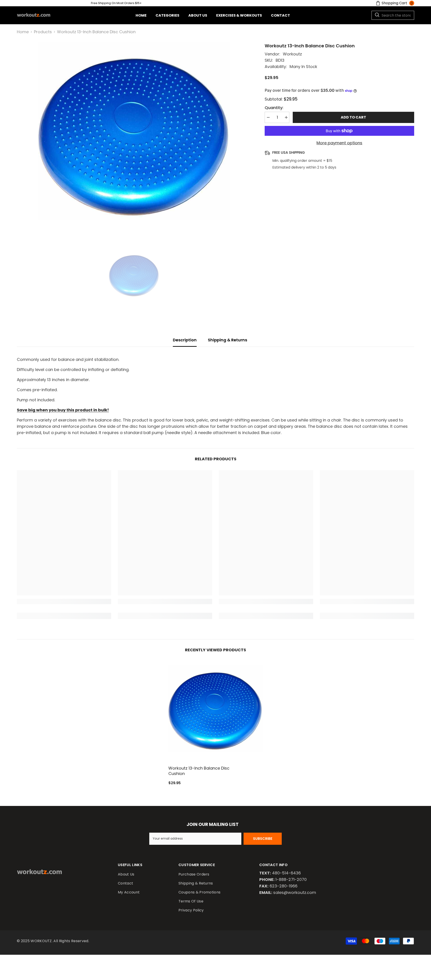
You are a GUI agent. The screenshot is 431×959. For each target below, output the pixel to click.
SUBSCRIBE (262, 838)
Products (43, 32)
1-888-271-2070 (291, 879)
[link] (64, 601)
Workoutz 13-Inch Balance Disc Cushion (198, 771)
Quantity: (274, 107)
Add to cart (354, 117)
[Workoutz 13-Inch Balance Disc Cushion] (215, 711)
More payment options (339, 143)
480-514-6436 (286, 873)
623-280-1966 (283, 886)
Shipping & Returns (227, 340)
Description (185, 340)
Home (23, 32)
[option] (134, 138)
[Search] (393, 15)
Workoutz (292, 54)
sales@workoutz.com (294, 892)
